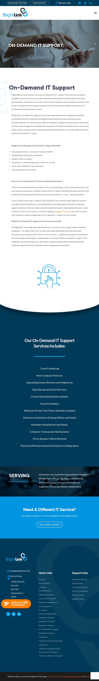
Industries (43, 587)
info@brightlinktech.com (20, 571)
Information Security (47, 618)
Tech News (43, 637)
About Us (42, 579)
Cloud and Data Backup (48, 614)
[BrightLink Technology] (15, 13)
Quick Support (77, 583)
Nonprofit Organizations (48, 602)
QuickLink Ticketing (79, 579)
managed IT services (62, 211)
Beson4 (89, 676)
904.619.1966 (16, 576)
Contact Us (43, 645)
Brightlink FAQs (78, 599)
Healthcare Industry (46, 595)
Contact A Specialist (80, 587)
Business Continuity (46, 625)
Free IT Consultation (80, 591)
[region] (49, 44)
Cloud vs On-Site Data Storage (50, 641)
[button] (4, 44)
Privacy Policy (55, 676)
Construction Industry (47, 598)
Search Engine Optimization (72, 676)
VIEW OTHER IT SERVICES (49, 525)
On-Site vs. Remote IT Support (51, 656)
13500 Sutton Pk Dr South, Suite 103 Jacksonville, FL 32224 (18, 589)
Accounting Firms (45, 606)
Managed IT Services (47, 621)
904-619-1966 (64, 3)
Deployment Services (47, 633)
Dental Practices (45, 591)
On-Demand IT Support (50, 629)
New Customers (78, 595)
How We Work (44, 583)
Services (44, 610)
